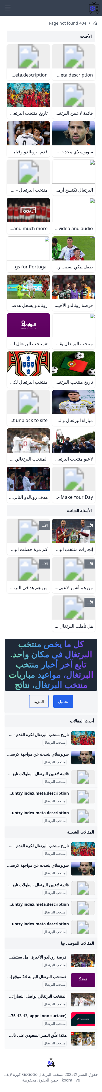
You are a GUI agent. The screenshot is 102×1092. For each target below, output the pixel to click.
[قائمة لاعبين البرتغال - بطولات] (83, 777)
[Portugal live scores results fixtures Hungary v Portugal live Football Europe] (83, 1019)
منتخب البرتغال (54, 742)
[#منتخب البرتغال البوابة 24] (83, 980)
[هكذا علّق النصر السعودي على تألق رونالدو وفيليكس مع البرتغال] (83, 1039)
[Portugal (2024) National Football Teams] (83, 816)
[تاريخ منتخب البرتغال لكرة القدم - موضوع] (83, 738)
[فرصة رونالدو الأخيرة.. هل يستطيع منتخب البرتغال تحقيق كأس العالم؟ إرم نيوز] (83, 960)
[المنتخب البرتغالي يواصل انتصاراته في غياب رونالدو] (83, 999)
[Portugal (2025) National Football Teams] (83, 796)
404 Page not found (67, 23)
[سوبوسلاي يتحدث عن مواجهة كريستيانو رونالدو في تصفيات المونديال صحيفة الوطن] (83, 757)
